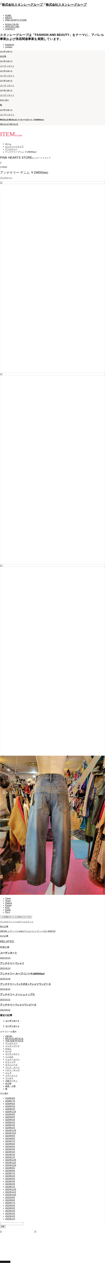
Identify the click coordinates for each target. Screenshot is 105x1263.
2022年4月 (10, 1211)
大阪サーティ (11, 1081)
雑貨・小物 (10, 1086)
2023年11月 (10, 1163)
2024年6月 (10, 1144)
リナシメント (11, 1075)
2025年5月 (10, 1120)
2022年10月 (10, 1195)
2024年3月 (10, 1152)
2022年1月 (10, 1219)
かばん (8, 1049)
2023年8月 (10, 1171)
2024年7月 (10, 1141)
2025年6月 (10, 1117)
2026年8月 (10, 1098)
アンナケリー (6, 178)
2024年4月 (10, 1149)
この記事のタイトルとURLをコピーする (16, 917)
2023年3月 (10, 1184)
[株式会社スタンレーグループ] (34, 1232)
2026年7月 (10, 1101)
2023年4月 (10, 1181)
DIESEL (9, 1036)
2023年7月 (10, 1173)
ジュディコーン (12, 1059)
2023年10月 (10, 1165)
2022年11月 (10, 1192)
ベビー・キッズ (12, 1070)
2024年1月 (10, 1157)
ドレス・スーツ (12, 1067)
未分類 (3, 56)
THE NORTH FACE (14, 1041)
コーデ (8, 1051)
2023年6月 (10, 1176)
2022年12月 (10, 1189)
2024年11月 (10, 1133)
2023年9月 (10, 1168)
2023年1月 (10, 1187)
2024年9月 (10, 1136)
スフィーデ (10, 1062)
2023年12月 (10, 1160)
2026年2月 (10, 1109)
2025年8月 (10, 1114)
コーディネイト (7, 66)
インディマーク (12, 1046)
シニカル (9, 1057)
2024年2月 (10, 1154)
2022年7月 (10, 1203)
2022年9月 (10, 1197)
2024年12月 (10, 1130)
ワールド (9, 1078)
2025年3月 (10, 1125)
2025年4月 (10, 1122)
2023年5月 (10, 1179)
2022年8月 (10, 1200)
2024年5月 (10, 1146)
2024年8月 (10, 1138)
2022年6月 (10, 1205)
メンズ (8, 1073)
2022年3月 (10, 1213)
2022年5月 (10, 1208)
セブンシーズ (11, 1065)
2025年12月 (10, 1112)
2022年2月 (10, 1216)
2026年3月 (10, 1106)
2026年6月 (10, 1104)
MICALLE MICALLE (9, 124)
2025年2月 (10, 1128)
